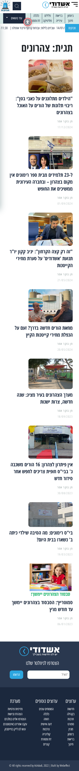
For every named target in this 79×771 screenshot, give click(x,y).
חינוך (70, 21)
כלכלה (36, 16)
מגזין (70, 729)
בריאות (59, 16)
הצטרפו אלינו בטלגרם (15, 719)
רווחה (46, 719)
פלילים (47, 16)
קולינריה (46, 734)
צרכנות (46, 729)
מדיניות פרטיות (15, 709)
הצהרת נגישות (15, 714)
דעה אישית (46, 724)
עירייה (59, 21)
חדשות (70, 709)
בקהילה (70, 714)
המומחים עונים (46, 709)
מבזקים (72, 28)
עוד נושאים (16, 18)
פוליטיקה (47, 21)
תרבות (71, 719)
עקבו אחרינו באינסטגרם (15, 724)
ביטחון (70, 16)
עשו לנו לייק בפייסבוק (15, 729)
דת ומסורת (35, 21)
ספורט (71, 724)
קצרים (46, 744)
